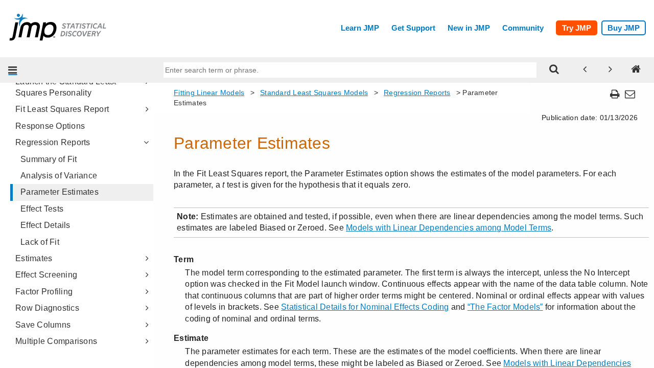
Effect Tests (41, 208)
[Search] (554, 70)
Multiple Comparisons (56, 341)
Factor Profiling (44, 291)
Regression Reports (52, 142)
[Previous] (585, 70)
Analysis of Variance (58, 175)
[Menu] (13, 70)
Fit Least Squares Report (62, 109)
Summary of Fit (48, 159)
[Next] (610, 70)
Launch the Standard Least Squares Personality (65, 87)
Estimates (33, 258)
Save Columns (43, 324)
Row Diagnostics (47, 308)
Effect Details (45, 225)
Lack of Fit (39, 242)
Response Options (50, 126)
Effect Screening (46, 274)
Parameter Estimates (59, 192)
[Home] (636, 70)
